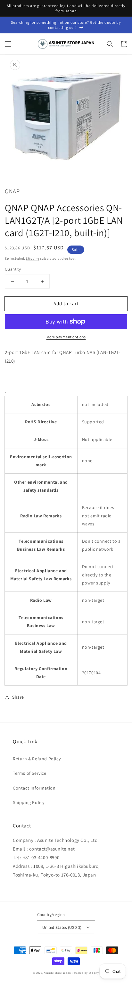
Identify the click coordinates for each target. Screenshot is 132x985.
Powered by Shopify (85, 972)
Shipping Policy (29, 802)
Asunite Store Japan (57, 972)
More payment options (66, 336)
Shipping (32, 258)
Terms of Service (29, 773)
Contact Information (34, 788)
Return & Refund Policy (37, 759)
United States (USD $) (61, 927)
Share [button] (18, 697)
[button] (8, 44)
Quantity (13, 269)
